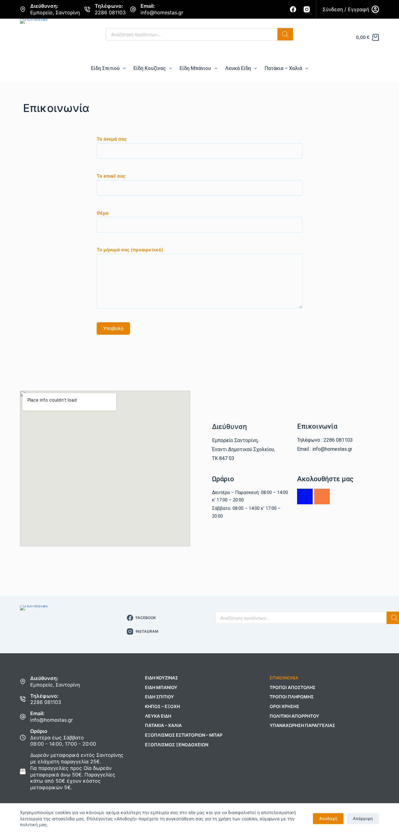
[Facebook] (293, 9)
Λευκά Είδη (238, 68)
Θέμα (102, 213)
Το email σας (111, 176)
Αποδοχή (328, 818)
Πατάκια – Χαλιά (283, 68)
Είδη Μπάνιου (195, 68)
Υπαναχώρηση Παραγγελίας (302, 725)
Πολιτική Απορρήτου (294, 716)
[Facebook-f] (305, 496)
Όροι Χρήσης (284, 706)
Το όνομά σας (112, 139)
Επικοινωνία (284, 677)
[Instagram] (307, 9)
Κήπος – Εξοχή (162, 706)
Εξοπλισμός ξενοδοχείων (176, 744)
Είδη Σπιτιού (105, 68)
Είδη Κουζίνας (149, 68)
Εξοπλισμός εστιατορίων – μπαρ (184, 735)
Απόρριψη (363, 818)
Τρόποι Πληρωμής (292, 696)
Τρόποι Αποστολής (292, 687)
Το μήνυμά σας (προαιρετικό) (130, 250)
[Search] (285, 34)
